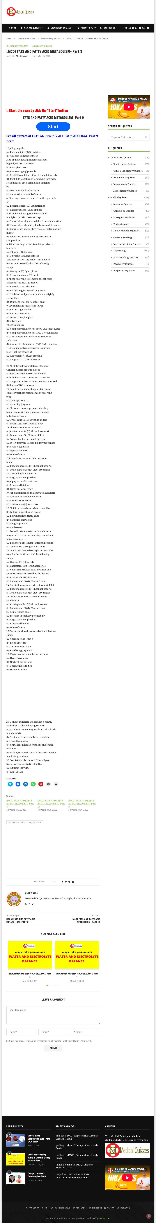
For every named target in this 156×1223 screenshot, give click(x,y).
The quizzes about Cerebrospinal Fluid (37, 1175)
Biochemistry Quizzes (50, 38)
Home (13, 28)
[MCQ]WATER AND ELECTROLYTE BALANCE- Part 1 (73, 1176)
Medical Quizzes (32, 28)
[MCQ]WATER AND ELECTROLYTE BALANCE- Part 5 (30, 975)
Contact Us (109, 28)
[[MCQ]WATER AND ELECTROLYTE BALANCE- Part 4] (77, 955)
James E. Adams (64, 1164)
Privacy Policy (88, 28)
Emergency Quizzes (131, 217)
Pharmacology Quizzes (131, 257)
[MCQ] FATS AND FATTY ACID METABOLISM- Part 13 (51, 803)
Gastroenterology (131, 237)
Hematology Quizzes (131, 177)
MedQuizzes (21, 56)
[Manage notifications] (148, 1216)
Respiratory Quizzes (131, 270)
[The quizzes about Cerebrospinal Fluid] (15, 1178)
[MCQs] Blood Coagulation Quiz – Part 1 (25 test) (39, 1138)
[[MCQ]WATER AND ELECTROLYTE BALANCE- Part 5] (30, 955)
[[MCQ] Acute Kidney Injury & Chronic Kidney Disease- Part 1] (15, 1159)
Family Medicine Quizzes (131, 230)
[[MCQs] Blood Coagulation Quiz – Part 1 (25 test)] (15, 1140)
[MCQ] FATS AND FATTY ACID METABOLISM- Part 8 (82, 803)
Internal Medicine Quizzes (131, 244)
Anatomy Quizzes (131, 204)
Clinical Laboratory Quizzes (131, 171)
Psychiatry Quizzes (131, 264)
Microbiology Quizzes (131, 190)
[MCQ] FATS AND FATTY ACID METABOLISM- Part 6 (20, 803)
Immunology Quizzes (131, 184)
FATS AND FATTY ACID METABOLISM (24, 822)
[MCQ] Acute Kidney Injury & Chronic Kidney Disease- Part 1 (39, 1157)
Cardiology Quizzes (131, 210)
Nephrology (131, 250)
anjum (59, 1135)
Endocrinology (131, 224)
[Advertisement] (94, 11)
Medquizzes (104, 1218)
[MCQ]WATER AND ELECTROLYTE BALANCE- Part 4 (77, 975)
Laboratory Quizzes (60, 28)
